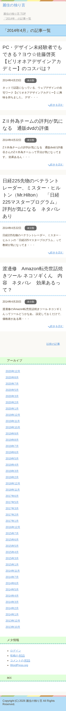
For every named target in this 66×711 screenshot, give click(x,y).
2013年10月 (13, 627)
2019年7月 (12, 446)
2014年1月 (12, 614)
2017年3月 (12, 508)
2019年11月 (13, 421)
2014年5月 (12, 589)
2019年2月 (12, 477)
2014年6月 (12, 583)
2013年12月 (13, 620)
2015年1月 (12, 564)
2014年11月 (13, 570)
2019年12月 (13, 414)
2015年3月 (12, 558)
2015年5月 (12, 545)
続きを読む (56, 104)
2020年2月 (12, 402)
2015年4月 (12, 552)
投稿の (17, 655)
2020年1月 (12, 408)
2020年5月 (12, 390)
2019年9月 (12, 433)
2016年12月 (13, 527)
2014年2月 (12, 608)
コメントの (20, 660)
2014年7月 (12, 577)
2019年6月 (12, 452)
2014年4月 (12, 595)
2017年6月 (12, 496)
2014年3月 (12, 602)
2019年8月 (12, 439)
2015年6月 (12, 539)
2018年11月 (13, 489)
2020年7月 (12, 383)
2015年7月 (12, 533)
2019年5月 (12, 458)
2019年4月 (12, 464)
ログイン (15, 650)
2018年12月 (13, 483)
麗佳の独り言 (14, 5)
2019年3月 (12, 471)
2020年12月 (13, 371)
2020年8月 (12, 377)
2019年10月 (13, 427)
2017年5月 (12, 502)
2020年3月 (12, 396)
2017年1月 (12, 521)
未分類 (30, 80)
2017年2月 (12, 514)
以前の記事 (53, 344)
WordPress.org (19, 665)
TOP (14, 13)
